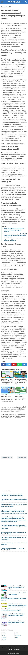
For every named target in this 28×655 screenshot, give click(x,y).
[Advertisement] (14, 475)
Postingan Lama (22, 457)
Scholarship (18, 635)
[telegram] (24, 364)
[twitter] (8, 364)
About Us (4, 647)
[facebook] (3, 364)
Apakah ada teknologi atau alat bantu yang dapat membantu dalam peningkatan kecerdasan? (14, 230)
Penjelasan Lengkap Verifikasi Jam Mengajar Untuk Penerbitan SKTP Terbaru (16, 587)
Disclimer (16, 647)
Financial (4, 637)
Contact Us (10, 647)
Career (3, 635)
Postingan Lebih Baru (7, 457)
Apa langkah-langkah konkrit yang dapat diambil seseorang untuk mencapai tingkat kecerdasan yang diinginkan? (15, 235)
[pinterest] (14, 364)
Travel (16, 637)
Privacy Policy (22, 647)
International (16, 649)
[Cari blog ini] (26, 2)
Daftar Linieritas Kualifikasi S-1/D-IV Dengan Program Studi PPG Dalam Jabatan (16, 622)
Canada (4, 633)
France (16, 633)
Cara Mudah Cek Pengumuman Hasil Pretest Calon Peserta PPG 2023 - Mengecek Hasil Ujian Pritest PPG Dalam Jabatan (14, 527)
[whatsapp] (19, 364)
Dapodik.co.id (14, 2)
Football (4, 639)
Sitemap (10, 649)
